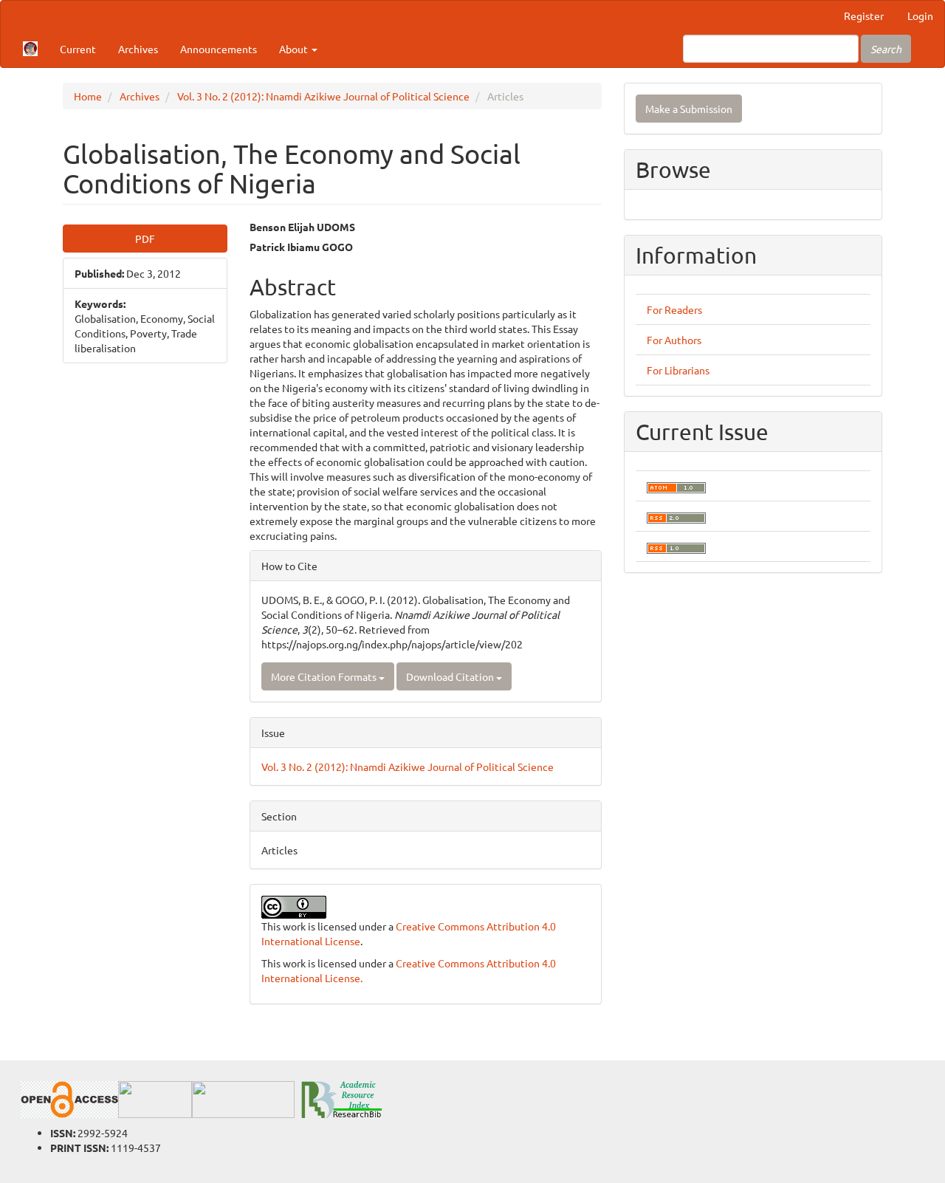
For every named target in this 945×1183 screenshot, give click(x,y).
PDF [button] (145, 238)
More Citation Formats (325, 676)
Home (88, 96)
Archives (138, 48)
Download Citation (451, 676)
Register (864, 15)
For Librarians (678, 370)
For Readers (674, 309)
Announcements (218, 48)
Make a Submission (688, 108)
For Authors (674, 339)
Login (920, 15)
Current (78, 48)
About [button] (294, 48)
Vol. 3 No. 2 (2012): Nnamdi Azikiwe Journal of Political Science (323, 96)
